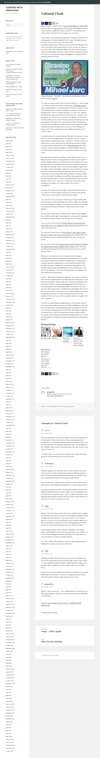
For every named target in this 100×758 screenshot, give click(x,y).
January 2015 (9, 472)
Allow (92, 2)
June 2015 (8, 460)
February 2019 (10, 355)
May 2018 (8, 375)
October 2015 (9, 449)
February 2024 (10, 208)
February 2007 (10, 739)
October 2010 (9, 610)
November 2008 (10, 678)
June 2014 (8, 490)
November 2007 (10, 713)
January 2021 (9, 296)
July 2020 (8, 308)
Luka (47, 506)
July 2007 (8, 725)
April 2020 (9, 317)
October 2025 (9, 167)
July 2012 (8, 549)
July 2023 (8, 220)
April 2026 (9, 149)
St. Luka (69, 28)
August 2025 (9, 170)
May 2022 (8, 258)
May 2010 (8, 625)
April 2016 (9, 437)
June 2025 (8, 176)
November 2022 (10, 243)
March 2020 (9, 320)
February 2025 (10, 185)
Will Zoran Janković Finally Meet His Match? (13, 83)
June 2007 (8, 728)
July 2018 (8, 370)
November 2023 (10, 211)
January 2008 (9, 707)
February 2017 (10, 411)
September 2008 (10, 683)
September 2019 (10, 337)
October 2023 (9, 214)
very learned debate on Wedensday (75, 26)
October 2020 (9, 305)
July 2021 (8, 279)
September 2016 (10, 425)
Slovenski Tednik (46, 338)
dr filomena (49, 464)
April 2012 (9, 557)
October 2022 (9, 246)
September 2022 (10, 249)
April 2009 (9, 663)
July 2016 (8, 428)
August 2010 (9, 616)
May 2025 (8, 179)
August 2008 (9, 686)
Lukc (46, 551)
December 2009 (10, 639)
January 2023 (9, 237)
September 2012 (10, 543)
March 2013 (9, 531)
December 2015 (10, 443)
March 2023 (9, 232)
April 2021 (9, 287)
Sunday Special (70, 406)
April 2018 (9, 378)
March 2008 (9, 701)
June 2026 (8, 146)
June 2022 (8, 255)
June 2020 (8, 311)
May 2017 (8, 405)
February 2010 (10, 634)
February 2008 (10, 704)
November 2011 (10, 572)
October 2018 (9, 364)
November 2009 (10, 642)
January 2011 (9, 601)
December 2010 (10, 604)
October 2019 (9, 334)
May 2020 (8, 314)
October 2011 (9, 575)
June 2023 (8, 223)
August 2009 (9, 651)
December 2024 (10, 191)
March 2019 (9, 352)
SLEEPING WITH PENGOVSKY (14, 9)
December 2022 (10, 240)
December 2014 (10, 475)
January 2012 (9, 566)
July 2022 (8, 252)
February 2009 (10, 669)
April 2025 (9, 182)
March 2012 (9, 560)
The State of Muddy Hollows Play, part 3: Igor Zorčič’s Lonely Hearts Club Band (78, 341)
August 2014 (9, 484)
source (54, 98)
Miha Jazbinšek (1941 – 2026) (14, 87)
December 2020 (10, 299)
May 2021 (8, 284)
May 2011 (8, 590)
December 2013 (10, 507)
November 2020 (10, 302)
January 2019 (9, 358)
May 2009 (8, 660)
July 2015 (8, 458)
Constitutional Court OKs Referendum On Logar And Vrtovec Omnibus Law (13, 77)
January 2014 (9, 504)
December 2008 (10, 675)
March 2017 (9, 408)
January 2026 (9, 158)
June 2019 (8, 343)
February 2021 (10, 293)
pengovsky (9, 109)
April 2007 (9, 733)
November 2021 (10, 273)
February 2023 (10, 234)
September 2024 (10, 196)
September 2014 (10, 481)
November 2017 (10, 393)
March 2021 (9, 290)
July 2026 (8, 144)
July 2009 (8, 654)
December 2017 (10, 390)
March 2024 (9, 205)
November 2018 (10, 361)
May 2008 (8, 695)
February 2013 (10, 534)
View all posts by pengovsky (54, 396)
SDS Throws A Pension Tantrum (14, 119)
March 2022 (9, 264)
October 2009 (9, 645)
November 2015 (10, 446)
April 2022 (9, 261)
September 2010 (10, 613)
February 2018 (10, 384)
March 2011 (9, 595)
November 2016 (10, 419)
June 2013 (8, 525)
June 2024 (8, 199)
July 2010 (8, 619)
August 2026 (9, 141)
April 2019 (9, 349)
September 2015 (10, 452)
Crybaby (54, 338)
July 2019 (8, 340)
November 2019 (10, 331)
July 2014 (8, 487)
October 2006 (9, 751)
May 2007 (8, 730)
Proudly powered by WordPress (50, 655)
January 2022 (9, 270)
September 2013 (10, 516)
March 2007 (9, 736)
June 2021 (8, 281)
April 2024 (9, 202)
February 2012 (10, 563)
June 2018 (8, 372)
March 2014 (9, 499)
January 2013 (9, 537)
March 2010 (9, 631)
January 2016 (9, 440)
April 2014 (9, 496)
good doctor (59, 28)
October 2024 (9, 193)
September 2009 (10, 648)
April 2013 (9, 528)
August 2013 (9, 519)
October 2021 (9, 276)
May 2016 (8, 434)
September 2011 (10, 578)
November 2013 (10, 510)
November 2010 (10, 607)
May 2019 (8, 346)
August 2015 (9, 455)
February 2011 (10, 598)
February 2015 (10, 469)
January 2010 (9, 637)
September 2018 (10, 367)
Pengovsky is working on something (66, 339)
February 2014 (10, 502)
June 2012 (8, 551)
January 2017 (9, 413)
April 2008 (9, 698)
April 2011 (9, 592)
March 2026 (9, 152)
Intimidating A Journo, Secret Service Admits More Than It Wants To (45, 363)
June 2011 (8, 587)
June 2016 (8, 431)
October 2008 (9, 681)
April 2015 (9, 463)
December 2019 (10, 328)
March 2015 (9, 466)
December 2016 (10, 416)
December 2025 (10, 161)
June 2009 (8, 657)
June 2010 (8, 622)
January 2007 (9, 742)
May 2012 (8, 554)
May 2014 (8, 493)
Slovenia (63, 406)
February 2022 (10, 267)
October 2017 (9, 396)
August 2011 (9, 581)
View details (47, 2)
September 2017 (10, 399)
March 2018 (9, 381)
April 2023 (9, 229)
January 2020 (9, 325)
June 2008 (8, 692)
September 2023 (10, 217)
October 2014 (9, 478)
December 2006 (10, 745)
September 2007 (10, 719)
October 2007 (9, 716)
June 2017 (8, 402)
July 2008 (8, 689)
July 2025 (8, 173)
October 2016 (9, 422)
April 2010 (9, 628)
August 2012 (9, 546)
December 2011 (10, 569)
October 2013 (9, 513)
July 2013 (8, 522)
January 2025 (9, 188)
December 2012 (10, 540)
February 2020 (10, 323)
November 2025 (10, 164)
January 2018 (9, 387)
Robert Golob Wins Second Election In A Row (13, 114)
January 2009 (9, 672)
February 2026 (10, 155)
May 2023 (8, 226)
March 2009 (9, 666)
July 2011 (8, 584)
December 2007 (10, 710)
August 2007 (9, 722)
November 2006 (10, 748)
